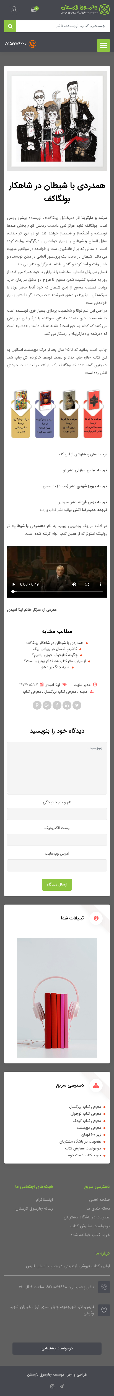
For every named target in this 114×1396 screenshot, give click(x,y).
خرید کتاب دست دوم (84, 1155)
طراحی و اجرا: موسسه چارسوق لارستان (57, 1374)
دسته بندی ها (98, 1208)
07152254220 (15, 44)
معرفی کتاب (32, 692)
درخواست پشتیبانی (57, 1348)
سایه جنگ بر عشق (54, 667)
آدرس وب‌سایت (57, 854)
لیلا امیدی (51, 685)
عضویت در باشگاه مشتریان (80, 1141)
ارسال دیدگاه (57, 884)
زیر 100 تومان (91, 1135)
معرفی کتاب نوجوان (86, 1114)
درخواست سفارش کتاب (83, 1148)
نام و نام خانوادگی (57, 802)
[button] (34, 9)
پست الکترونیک (57, 828)
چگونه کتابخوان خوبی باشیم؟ (55, 655)
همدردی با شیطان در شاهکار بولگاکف (54, 643)
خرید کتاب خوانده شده (90, 1235)
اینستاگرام (44, 1199)
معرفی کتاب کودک (87, 1121)
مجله (82, 692)
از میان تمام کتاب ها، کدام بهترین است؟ (55, 661)
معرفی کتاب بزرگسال (59, 692)
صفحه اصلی (99, 1199)
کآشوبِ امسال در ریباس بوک (55, 649)
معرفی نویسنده (89, 1128)
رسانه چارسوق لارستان (34, 1208)
